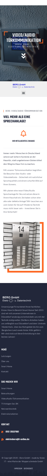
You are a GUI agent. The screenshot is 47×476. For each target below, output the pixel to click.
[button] (23, 93)
